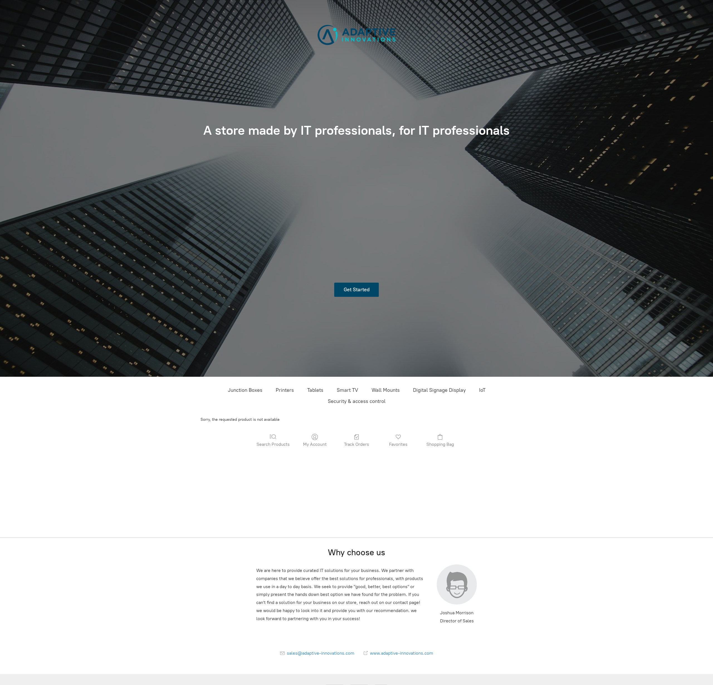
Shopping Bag (440, 444)
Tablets (315, 390)
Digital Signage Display (439, 390)
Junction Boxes (245, 390)
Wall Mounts (386, 390)
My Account (315, 444)
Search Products (273, 444)
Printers (285, 390)
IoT (482, 390)
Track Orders (356, 444)
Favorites (398, 444)
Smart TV (347, 390)
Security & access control (356, 401)
